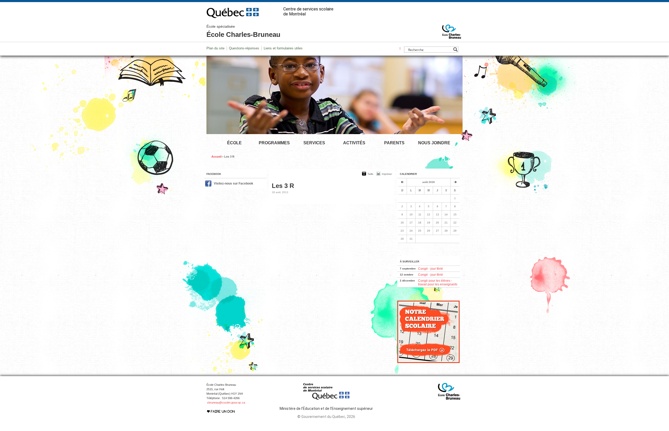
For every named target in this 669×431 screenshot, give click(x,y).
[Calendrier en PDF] (428, 362)
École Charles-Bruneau (243, 31)
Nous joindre (434, 143)
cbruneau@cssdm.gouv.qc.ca (226, 402)
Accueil (216, 156)
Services (314, 143)
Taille (370, 174)
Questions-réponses (244, 48)
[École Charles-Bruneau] (452, 36)
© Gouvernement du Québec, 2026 (326, 417)
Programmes (274, 143)
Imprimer (387, 174)
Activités (354, 143)
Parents (394, 143)
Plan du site (215, 48)
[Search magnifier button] (455, 49)
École (234, 143)
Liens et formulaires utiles (283, 48)
